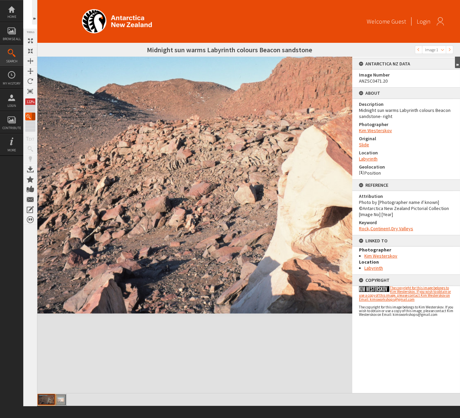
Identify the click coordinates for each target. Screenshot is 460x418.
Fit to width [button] (30, 61)
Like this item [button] (30, 189)
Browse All (12, 39)
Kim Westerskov (375, 130)
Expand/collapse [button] (457, 62)
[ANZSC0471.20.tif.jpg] (46, 399)
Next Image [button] (449, 50)
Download (30, 169)
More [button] (11, 150)
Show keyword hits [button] (30, 149)
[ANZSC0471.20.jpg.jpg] (60, 399)
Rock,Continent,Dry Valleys (386, 229)
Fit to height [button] (30, 71)
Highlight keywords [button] (30, 159)
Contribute (11, 128)
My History (12, 83)
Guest (398, 21)
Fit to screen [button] (30, 51)
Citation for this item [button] (30, 220)
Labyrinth (368, 159)
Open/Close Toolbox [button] (34, 12)
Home (11, 16)
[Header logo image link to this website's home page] (117, 11)
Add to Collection (30, 179)
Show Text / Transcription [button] (30, 139)
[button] (30, 116)
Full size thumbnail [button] (30, 41)
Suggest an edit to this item (30, 210)
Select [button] (442, 50)
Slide (364, 145)
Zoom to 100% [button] (30, 91)
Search (12, 61)
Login (11, 105)
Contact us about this (30, 200)
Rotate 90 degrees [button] (30, 81)
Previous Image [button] (418, 50)
